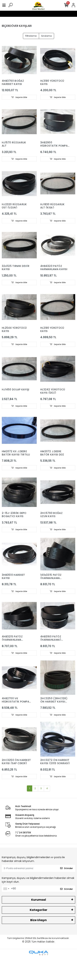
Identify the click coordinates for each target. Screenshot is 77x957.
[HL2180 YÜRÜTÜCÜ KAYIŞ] (57, 307)
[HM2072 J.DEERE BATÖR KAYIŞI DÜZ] (57, 430)
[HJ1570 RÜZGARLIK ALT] (19, 121)
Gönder (68, 868)
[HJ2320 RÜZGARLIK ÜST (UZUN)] (19, 183)
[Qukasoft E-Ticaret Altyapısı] (38, 953)
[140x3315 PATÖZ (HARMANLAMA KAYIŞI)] (57, 554)
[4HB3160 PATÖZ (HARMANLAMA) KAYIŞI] (57, 615)
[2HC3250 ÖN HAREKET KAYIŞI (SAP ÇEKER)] (19, 739)
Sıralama (46, 36)
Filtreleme (31, 36)
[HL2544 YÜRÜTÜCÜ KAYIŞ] (19, 307)
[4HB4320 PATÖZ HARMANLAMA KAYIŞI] (57, 245)
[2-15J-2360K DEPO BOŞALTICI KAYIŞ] (19, 492)
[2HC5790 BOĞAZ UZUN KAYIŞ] (57, 492)
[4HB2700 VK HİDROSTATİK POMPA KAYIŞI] (19, 677)
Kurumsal (38, 900)
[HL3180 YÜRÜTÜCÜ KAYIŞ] (57, 60)
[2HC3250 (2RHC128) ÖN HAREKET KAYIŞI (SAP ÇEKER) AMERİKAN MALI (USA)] (57, 677)
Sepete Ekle (21, 97)
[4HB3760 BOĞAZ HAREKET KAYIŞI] (19, 60)
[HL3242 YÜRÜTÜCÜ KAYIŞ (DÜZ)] (57, 368)
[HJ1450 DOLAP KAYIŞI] (19, 368)
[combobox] (6, 889)
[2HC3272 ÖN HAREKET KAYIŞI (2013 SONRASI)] (57, 739)
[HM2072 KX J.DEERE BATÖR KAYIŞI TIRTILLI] (19, 430)
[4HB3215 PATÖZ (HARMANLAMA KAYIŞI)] (19, 615)
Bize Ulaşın (38, 920)
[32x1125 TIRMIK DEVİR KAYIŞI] (19, 245)
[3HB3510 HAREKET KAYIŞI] (19, 554)
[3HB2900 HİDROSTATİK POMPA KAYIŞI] (57, 121)
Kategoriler (38, 910)
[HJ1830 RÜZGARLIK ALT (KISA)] (57, 183)
